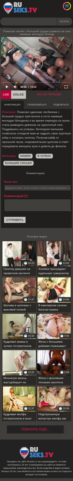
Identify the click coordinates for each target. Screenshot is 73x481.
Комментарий (14, 196)
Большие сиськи (18, 163)
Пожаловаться (37, 104)
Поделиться (61, 104)
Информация (12, 104)
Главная (20, 8)
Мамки (25, 155)
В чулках (44, 155)
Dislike (18, 94)
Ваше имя (10, 181)
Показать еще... (35, 429)
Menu (67, 6)
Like (6, 94)
